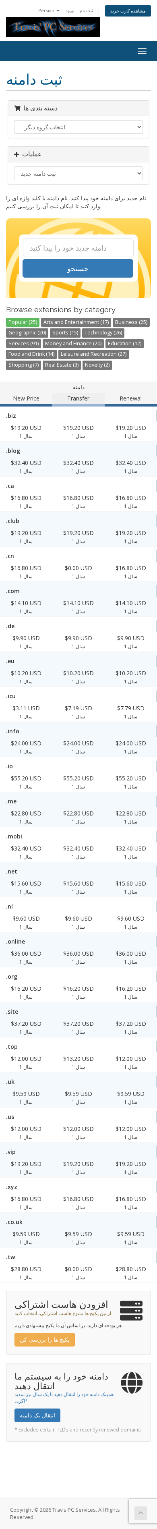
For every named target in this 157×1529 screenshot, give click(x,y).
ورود (70, 10)
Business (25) (131, 322)
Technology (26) (103, 332)
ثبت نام (86, 10)
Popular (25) (22, 322)
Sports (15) (65, 332)
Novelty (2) (97, 364)
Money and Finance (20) (73, 343)
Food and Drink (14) (31, 354)
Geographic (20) (27, 332)
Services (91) (23, 343)
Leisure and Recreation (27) (93, 354)
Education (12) (124, 343)
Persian (47, 10)
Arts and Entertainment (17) (76, 322)
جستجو (78, 268)
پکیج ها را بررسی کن (45, 1339)
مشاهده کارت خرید (128, 11)
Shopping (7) (23, 364)
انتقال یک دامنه (37, 1415)
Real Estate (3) (61, 364)
